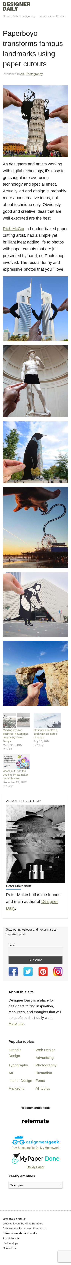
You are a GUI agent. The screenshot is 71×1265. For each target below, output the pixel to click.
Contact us (9, 1248)
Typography (18, 1065)
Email (12, 945)
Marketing (17, 1088)
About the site (11, 1238)
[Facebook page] (13, 971)
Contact (60, 16)
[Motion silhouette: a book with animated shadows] (47, 720)
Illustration (44, 1073)
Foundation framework (32, 1228)
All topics (43, 1088)
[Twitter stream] (28, 971)
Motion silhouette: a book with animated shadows (45, 733)
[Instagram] (57, 971)
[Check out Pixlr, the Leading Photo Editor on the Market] (16, 761)
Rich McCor (13, 228)
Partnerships (46, 16)
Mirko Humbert (34, 1223)
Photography (34, 74)
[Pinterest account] (43, 971)
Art (22, 74)
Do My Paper (35, 1167)
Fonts (40, 1081)
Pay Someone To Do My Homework (35, 1147)
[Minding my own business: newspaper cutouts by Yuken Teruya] (16, 720)
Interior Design (20, 1081)
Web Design (46, 1050)
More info (16, 1023)
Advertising (45, 1058)
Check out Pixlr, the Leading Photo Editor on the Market (15, 774)
